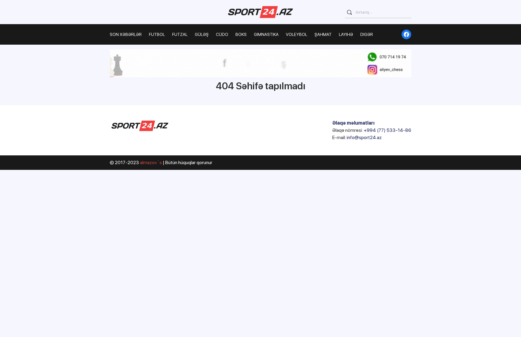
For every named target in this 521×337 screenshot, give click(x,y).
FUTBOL (157, 34)
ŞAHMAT (323, 34)
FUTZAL (180, 34)
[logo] (260, 12)
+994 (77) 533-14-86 (387, 130)
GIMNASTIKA (266, 34)
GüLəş (202, 34)
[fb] (406, 34)
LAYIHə (346, 34)
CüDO (222, 34)
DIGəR (366, 34)
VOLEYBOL (296, 34)
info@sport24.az (364, 137)
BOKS (241, 34)
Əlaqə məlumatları (353, 123)
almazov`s (151, 162)
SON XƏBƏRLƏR (126, 34)
